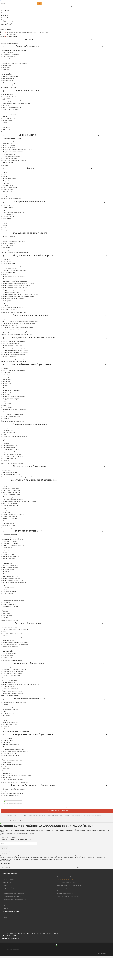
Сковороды (6, 127)
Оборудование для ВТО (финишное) (15, 350)
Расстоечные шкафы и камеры (13, 600)
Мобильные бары (8, 237)
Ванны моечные (8, 205)
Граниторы (6, 61)
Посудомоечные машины (11, 474)
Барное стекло (7, 430)
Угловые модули (8, 163)
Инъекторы (6, 375)
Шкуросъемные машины (11, 416)
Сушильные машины (9, 356)
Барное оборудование (9, 43)
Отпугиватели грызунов (10, 503)
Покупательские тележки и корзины (15, 644)
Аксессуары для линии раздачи (13, 139)
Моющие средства (8, 497)
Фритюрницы (7, 613)
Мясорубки (6, 394)
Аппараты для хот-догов (10, 541)
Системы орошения (9, 649)
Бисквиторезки (7, 738)
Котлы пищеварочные (10, 567)
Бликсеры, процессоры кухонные (14, 266)
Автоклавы (6, 259)
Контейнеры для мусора (11, 492)
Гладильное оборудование (11, 343)
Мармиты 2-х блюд (9, 147)
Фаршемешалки (8, 412)
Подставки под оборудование (13, 212)
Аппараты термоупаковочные (12, 671)
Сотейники (6, 129)
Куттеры (5, 274)
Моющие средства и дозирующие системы (17, 348)
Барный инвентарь (9, 432)
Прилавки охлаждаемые (11, 156)
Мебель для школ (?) (9, 178)
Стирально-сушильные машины (13, 354)
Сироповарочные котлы (10, 607)
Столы (4, 194)
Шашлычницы (7, 617)
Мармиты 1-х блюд (8, 145)
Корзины (5, 439)
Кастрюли (5, 105)
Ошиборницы (7, 120)
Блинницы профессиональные (13, 545)
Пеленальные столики (10, 505)
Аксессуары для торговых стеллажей (15, 629)
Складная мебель (8, 185)
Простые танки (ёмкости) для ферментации (17, 327)
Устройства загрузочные (10, 309)
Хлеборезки (6, 777)
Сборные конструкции (10, 646)
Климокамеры (7, 379)
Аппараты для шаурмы (10, 543)
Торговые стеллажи (9, 653)
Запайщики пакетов (9, 678)
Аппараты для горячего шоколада (14, 50)
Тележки (5, 225)
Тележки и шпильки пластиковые (14, 241)
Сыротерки (6, 758)
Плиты (4, 589)
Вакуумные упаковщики (11, 676)
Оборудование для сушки (11, 292)
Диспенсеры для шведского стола (14, 436)
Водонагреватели (8, 550)
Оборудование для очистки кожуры (15, 287)
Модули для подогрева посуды (13, 152)
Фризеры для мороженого (11, 83)
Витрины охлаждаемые (10, 141)
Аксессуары (6, 261)
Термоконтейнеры (8, 243)
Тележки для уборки (9, 516)
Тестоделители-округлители (12, 764)
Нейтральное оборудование (11, 199)
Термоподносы (7, 245)
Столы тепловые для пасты (11, 755)
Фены (4, 521)
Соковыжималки (8, 78)
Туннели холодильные (10, 722)
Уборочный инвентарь (10, 519)
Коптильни (6, 381)
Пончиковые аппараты (10, 596)
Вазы (4, 434)
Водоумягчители (8, 486)
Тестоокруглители (8, 771)
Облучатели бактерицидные (12, 499)
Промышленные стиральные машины (15, 352)
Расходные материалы (10, 510)
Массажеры (6, 386)
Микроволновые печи (10, 576)
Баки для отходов (8, 484)
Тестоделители (7, 762)
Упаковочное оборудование (11, 660)
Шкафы (5, 227)
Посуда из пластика (9, 447)
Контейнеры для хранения (11, 110)
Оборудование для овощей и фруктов (14, 252)
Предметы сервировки (10, 450)
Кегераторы (6, 65)
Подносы (5, 443)
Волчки (5, 368)
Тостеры (5, 611)
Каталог (6, 10)
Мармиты (5, 441)
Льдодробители (8, 74)
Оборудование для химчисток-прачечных (16, 334)
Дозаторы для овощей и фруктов (14, 270)
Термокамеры (7, 407)
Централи (5, 726)
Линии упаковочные (9, 680)
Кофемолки (6, 72)
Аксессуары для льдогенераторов (14, 702)
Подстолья (6, 183)
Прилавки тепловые (9, 158)
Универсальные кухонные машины (14, 410)
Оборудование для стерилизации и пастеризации (20, 290)
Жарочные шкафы (8, 558)
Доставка (4, 15)
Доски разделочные (9, 96)
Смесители (6, 512)
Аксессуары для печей (10, 534)
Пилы (4, 401)
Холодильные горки (9, 724)
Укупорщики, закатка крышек (12, 691)
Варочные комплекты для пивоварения (16, 319)
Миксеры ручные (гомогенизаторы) (15, 281)
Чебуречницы (7, 615)
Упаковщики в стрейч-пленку (12, 693)
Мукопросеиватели (9, 747)
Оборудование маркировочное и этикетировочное (20, 684)
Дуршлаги (6, 99)
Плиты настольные (9, 591)
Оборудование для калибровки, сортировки (18, 283)
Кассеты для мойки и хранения (13, 250)
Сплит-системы (7, 718)
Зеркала (5, 636)
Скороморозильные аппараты (12, 307)
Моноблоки (6, 715)
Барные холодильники (10, 54)
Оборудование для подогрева (13, 580)
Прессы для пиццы (9, 753)
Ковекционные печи (9, 563)
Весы (4, 631)
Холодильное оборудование (11, 696)
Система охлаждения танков (12, 330)
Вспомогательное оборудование (13, 341)
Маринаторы (6, 383)
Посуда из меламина (9, 445)
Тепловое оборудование (9, 528)
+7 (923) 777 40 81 (7, 21)
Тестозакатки (6, 766)
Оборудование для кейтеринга (12, 230)
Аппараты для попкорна (11, 537)
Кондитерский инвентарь (11, 107)
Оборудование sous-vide (11, 578)
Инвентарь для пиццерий (11, 101)
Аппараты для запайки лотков (13, 667)
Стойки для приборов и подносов (14, 160)
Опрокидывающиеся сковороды (14, 582)
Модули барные (8, 181)
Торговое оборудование (9, 620)
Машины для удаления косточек (13, 277)
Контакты (4, 17)
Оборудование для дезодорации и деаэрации (19, 501)
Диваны (5, 174)
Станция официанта (9, 187)
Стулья (4, 196)
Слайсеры (6, 405)
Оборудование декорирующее (13, 749)
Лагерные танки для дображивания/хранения (18, 323)
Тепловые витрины (9, 609)
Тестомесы (6, 769)
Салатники (6, 123)
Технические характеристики (23, 833)
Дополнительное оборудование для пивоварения (20, 321)
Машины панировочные (11, 390)
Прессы (5, 305)
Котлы (4, 112)
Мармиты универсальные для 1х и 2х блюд (17, 149)
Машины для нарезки (10, 388)
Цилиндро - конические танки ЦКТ (14, 332)
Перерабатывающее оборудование (13, 361)
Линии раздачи (6, 132)
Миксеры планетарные (10, 745)
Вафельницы (7, 548)
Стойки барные (7, 189)
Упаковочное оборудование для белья (16, 359)
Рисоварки (6, 602)
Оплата (4, 917)
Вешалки (5, 172)
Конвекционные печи (10, 565)
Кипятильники (7, 561)
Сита (4, 125)
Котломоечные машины (10, 472)
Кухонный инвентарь (8, 87)
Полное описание (6, 833)
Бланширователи (8, 263)
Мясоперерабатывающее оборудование (15, 782)
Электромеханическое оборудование (14, 731)
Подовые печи (7, 593)
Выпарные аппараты (9, 268)
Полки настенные (8, 216)
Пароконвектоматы (9, 585)
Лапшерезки (6, 742)
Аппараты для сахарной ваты (12, 539)
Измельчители (7, 740)
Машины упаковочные (10, 682)
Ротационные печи (9, 604)
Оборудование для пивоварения (13, 312)
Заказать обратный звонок (9, 36)
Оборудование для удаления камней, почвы (18, 296)
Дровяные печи (8, 554)
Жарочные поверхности (10, 556)
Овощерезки (7, 301)
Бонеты (5, 705)
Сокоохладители (8, 80)
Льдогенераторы (8, 713)
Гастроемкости (7, 94)
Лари (4, 711)
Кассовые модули (8, 143)
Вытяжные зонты (8, 208)
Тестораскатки (7, 773)
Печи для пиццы (8, 587)
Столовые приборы (9, 458)
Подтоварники (7, 214)
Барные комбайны (9, 52)
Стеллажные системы (9, 239)
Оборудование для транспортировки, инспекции (20, 294)
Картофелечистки (8, 272)
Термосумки (6, 247)
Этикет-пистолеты (8, 657)
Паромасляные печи (9, 303)
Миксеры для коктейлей (11, 76)
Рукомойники (7, 218)
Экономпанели (7, 655)
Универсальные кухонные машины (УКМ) (17, 775)
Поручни (5, 508)
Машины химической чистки (12, 346)
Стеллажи (5, 221)
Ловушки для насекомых (11, 495)
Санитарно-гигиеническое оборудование (16, 477)
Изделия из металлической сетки (14, 638)
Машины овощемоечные (11, 279)
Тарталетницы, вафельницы (12, 760)
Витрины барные (8, 59)
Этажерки (5, 460)
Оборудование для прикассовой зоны (16, 642)
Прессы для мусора (9, 686)
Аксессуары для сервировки (12, 428)
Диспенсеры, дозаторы (10, 488)
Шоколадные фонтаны (10, 85)
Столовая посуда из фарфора (12, 456)
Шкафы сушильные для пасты (12, 779)
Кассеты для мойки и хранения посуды (16, 103)
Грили (4, 552)
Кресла (4, 176)
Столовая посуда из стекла (11, 454)
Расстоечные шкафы (9, 598)
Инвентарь (6, 372)
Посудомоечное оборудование (12, 463)
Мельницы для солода (10, 325)
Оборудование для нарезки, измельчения (17, 285)
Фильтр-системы (8, 523)
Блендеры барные (8, 56)
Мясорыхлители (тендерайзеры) (13, 396)
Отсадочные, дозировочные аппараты (15, 751)
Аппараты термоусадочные (12, 673)
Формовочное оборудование (12, 414)
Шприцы (5, 418)
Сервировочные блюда (10, 452)
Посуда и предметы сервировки (12, 421)
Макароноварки (8, 569)
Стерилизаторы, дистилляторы (13, 514)
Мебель (4, 165)
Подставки (6, 210)
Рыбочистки (6, 403)
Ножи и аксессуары (9, 118)
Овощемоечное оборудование (13, 298)
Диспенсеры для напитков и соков (14, 63)
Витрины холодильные (10, 707)
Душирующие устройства (11, 490)
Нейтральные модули (10, 154)
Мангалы (5, 572)
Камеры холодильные (10, 709)
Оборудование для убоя (11, 399)
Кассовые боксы (8, 640)
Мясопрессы (6, 392)
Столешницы (7, 192)
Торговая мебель (8, 651)
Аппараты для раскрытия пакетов (14, 669)
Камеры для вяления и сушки (13, 377)
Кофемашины (7, 69)
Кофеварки (6, 67)
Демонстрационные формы (12, 633)
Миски (4, 116)
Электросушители (8, 525)
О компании (5, 13)
